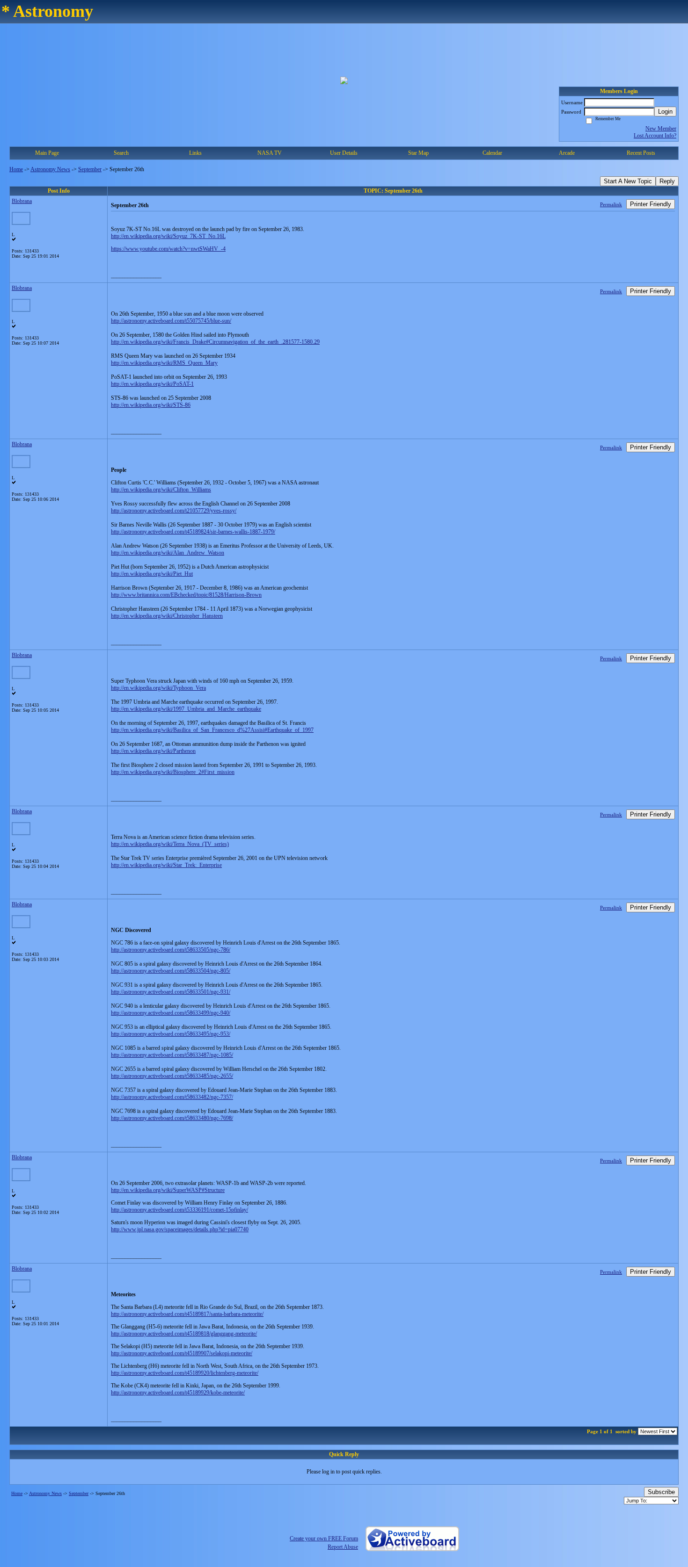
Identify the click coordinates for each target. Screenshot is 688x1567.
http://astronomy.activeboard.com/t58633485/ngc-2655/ (172, 1076)
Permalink (611, 204)
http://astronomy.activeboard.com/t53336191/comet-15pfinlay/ (179, 1209)
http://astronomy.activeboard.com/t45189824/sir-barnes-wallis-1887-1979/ (193, 531)
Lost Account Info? (655, 135)
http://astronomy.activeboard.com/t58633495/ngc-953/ (170, 1034)
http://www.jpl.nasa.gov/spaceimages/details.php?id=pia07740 (180, 1229)
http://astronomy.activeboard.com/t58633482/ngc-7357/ (172, 1097)
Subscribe (661, 1491)
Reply (667, 181)
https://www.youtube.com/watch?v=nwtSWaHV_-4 (168, 249)
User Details (344, 153)
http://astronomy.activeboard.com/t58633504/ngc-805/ (170, 971)
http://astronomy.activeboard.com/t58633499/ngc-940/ (170, 1013)
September (90, 169)
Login (665, 111)
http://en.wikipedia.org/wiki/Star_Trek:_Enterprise (166, 865)
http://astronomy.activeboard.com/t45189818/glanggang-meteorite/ (184, 1333)
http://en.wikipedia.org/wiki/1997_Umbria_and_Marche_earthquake (186, 709)
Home (16, 169)
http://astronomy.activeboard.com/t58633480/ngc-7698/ (172, 1118)
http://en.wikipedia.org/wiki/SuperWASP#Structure (168, 1190)
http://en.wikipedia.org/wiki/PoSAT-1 (152, 384)
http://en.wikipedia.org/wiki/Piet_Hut (152, 573)
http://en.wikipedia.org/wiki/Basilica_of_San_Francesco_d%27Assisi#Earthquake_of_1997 (212, 730)
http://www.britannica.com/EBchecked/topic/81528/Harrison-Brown (186, 595)
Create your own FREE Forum (324, 1538)
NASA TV (269, 153)
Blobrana (22, 201)
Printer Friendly (650, 204)
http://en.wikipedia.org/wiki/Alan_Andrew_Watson (167, 552)
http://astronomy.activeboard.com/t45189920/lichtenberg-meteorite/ (184, 1373)
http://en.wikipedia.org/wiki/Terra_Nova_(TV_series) (170, 844)
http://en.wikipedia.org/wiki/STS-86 (150, 405)
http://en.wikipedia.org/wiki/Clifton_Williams (161, 489)
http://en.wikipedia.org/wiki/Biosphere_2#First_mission (172, 772)
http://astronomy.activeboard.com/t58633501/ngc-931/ (170, 992)
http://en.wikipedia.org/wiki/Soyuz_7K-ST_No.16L (168, 236)
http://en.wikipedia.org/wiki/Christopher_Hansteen (167, 616)
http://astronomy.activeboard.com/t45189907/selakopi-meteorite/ (181, 1353)
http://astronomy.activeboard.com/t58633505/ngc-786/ (170, 949)
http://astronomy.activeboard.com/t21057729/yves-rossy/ (173, 510)
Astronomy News (50, 169)
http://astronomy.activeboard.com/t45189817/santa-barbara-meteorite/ (187, 1314)
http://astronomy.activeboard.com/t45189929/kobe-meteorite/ (178, 1392)
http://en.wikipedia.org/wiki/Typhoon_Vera (158, 688)
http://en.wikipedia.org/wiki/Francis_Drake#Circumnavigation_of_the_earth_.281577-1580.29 (215, 342)
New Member (660, 128)
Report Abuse (343, 1547)
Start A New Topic (628, 181)
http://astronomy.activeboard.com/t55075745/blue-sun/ (171, 321)
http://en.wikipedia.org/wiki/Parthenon (153, 751)
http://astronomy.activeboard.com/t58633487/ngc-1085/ (172, 1055)
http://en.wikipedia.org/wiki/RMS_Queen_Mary (164, 363)
